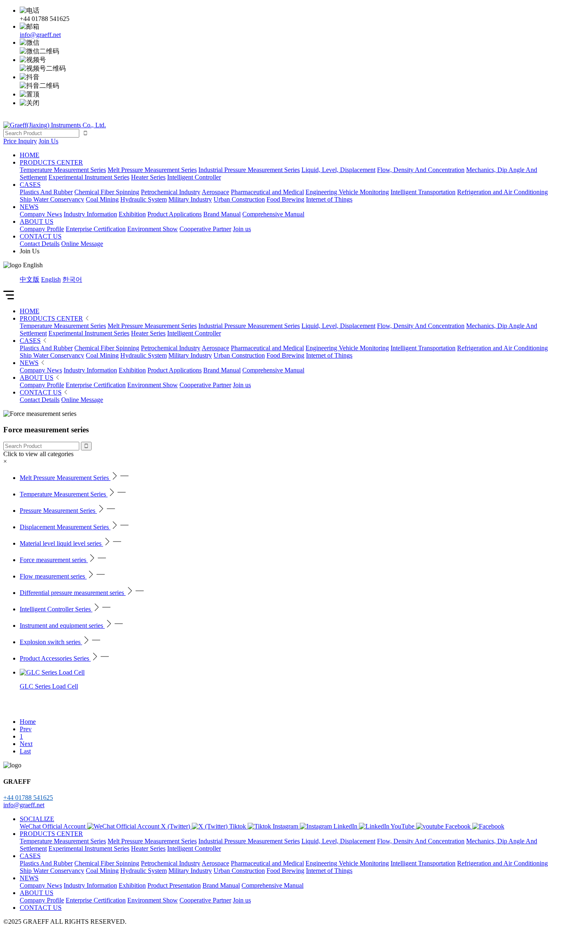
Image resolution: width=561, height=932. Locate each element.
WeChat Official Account (53, 826)
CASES (30, 184)
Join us (242, 384)
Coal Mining (102, 355)
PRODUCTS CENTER (51, 162)
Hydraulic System (143, 355)
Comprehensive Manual (273, 370)
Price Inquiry (20, 141)
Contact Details (40, 399)
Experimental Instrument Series (88, 333)
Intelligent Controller (194, 333)
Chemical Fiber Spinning (106, 347)
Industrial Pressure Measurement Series (249, 325)
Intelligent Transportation (423, 347)
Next (26, 743)
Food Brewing (285, 355)
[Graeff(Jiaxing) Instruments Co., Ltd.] (54, 125)
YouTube (403, 826)
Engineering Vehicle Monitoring (347, 347)
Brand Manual (222, 370)
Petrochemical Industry (170, 347)
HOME (29, 155)
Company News (41, 370)
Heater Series (148, 333)
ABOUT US (36, 221)
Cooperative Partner (205, 384)
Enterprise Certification (96, 384)
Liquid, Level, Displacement (338, 325)
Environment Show (152, 384)
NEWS (29, 206)
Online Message (82, 399)
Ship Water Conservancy (52, 355)
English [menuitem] (51, 279)
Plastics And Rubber (46, 347)
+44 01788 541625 (28, 797)
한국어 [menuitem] (72, 279)
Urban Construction (239, 355)
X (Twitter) (176, 826)
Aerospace (215, 347)
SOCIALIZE (37, 818)
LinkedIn (346, 826)
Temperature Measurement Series (63, 325)
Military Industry (190, 355)
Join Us (48, 141)
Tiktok (238, 826)
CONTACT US (41, 236)
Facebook (458, 826)
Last (25, 751)
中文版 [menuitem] (29, 279)
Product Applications (174, 370)
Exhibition (132, 370)
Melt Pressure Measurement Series (152, 325)
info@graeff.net (40, 34)
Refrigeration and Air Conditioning (502, 347)
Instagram (286, 826)
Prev (26, 728)
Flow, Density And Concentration (420, 325)
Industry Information (90, 370)
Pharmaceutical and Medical (267, 347)
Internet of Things (329, 355)
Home (28, 721)
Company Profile (42, 384)
